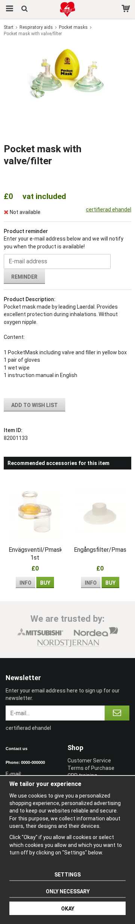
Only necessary (68, 891)
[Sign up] (117, 713)
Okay (67, 909)
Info (26, 583)
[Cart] (126, 9)
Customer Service (89, 761)
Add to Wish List (34, 405)
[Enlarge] (67, 73)
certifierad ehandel (108, 209)
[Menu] (8, 9)
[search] (25, 9)
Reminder (24, 277)
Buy (45, 583)
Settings (67, 875)
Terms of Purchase (91, 768)
